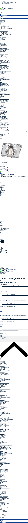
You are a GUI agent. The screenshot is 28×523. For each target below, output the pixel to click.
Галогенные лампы (2, 20)
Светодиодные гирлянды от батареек (4, 120)
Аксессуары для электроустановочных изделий (5, 448)
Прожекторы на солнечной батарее (4, 57)
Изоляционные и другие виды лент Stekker (5, 488)
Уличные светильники (2, 393)
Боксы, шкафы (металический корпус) (4, 99)
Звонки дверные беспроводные (3, 108)
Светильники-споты (2, 377)
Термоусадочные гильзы (3, 87)
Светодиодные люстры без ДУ (3, 74)
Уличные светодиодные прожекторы (4, 54)
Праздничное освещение (3, 116)
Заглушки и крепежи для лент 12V (4, 420)
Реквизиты (4, 1)
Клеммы (1, 82)
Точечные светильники (2, 27)
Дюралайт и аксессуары (3, 69)
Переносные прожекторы (3, 56)
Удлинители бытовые (2, 109)
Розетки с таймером (2, 77)
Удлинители (1, 482)
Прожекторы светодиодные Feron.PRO (4, 124)
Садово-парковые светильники (3, 45)
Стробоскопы (1, 500)
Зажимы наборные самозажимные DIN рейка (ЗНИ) (6, 86)
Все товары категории (2, 366)
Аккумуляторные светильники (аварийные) (5, 41)
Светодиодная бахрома (3, 117)
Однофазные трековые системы (4, 31)
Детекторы (1, 487)
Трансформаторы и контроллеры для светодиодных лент (6, 419)
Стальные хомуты (2, 477)
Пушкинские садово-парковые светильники (5, 46)
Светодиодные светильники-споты (4, 33)
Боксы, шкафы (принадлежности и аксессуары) (5, 98)
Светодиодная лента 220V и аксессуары (4, 427)
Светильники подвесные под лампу (4, 373)
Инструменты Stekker (2, 113)
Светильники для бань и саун (3, 384)
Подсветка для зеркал (2, 39)
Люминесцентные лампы (3, 23)
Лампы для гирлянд (2, 21)
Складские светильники (3, 37)
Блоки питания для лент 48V (3, 67)
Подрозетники (1, 92)
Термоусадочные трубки (3, 88)
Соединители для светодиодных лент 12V (5, 62)
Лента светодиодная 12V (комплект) (4, 61)
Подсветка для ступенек (3, 387)
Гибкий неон (1, 59)
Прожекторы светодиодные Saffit (4, 126)
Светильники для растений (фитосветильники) (5, 34)
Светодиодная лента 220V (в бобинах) (4, 68)
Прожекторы (1, 55)
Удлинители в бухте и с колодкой (4, 111)
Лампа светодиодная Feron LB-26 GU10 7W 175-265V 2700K (7, 321)
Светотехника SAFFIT (2, 125)
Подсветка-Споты (2, 40)
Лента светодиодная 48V (3, 426)
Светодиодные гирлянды (3, 493)
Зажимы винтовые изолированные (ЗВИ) (4, 85)
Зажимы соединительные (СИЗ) (3, 83)
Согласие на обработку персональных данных (8, 512)
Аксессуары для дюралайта (3, 70)
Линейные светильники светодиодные (4, 35)
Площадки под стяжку (2, 105)
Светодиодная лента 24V (3, 64)
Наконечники (1, 451)
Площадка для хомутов (2, 104)
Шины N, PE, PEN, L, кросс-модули (4, 455)
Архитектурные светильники (3, 48)
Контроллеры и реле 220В (3, 78)
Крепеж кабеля (2, 475)
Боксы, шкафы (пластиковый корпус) (4, 469)
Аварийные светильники (3, 391)
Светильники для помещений (3, 25)
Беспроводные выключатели (3, 76)
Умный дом (1, 75)
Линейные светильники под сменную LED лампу (5, 382)
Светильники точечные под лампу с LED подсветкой (6, 28)
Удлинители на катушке (3, 485)
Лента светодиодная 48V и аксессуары (4, 66)
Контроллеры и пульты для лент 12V (4, 63)
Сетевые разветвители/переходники (4, 101)
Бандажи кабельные (2, 479)
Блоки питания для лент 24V (3, 65)
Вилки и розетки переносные (3, 80)
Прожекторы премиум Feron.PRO (4, 412)
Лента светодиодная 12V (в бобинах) (4, 418)
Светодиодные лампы (2, 19)
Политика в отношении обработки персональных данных (9, 2)
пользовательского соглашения (22, 341)
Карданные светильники (3, 44)
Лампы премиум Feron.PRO (3, 24)
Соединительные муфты (3, 93)
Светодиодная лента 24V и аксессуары (4, 421)
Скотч (1, 95)
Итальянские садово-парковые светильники (5, 47)
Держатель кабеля (2, 106)
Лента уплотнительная (2, 96)
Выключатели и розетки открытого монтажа (5, 447)
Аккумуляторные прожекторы (3, 411)
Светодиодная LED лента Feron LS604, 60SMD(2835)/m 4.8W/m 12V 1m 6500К (9, 330)
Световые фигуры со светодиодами (4, 122)
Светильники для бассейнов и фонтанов (4, 53)
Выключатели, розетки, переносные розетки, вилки (6, 445)
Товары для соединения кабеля (3, 81)
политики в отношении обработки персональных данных (12, 341)
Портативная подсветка (3, 388)
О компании (3, 4)
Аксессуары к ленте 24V (3, 424)
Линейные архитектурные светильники (4, 49)
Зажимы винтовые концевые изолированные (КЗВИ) (6, 453)
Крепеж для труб (2, 480)
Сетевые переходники (2, 474)
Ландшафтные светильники (3, 50)
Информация (3, 0)
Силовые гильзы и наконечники (3, 89)
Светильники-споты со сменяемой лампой (5, 379)
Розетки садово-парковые (3, 115)
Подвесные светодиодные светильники (4, 29)
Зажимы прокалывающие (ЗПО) (3, 452)
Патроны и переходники (3, 107)
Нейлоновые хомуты (2, 103)
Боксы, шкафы (2, 97)
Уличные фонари (2, 406)
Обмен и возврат (5, 511)
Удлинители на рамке (2, 110)
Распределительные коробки (3, 91)
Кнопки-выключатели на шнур (3, 112)
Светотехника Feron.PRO (3, 123)
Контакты (3, 516)
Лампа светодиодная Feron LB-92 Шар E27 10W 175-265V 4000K (7, 306)
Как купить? (3, 6)
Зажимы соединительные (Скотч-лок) (4, 84)
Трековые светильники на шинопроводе (4, 30)
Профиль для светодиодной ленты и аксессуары (5, 71)
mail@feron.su (3, 338)
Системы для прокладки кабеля (3, 90)
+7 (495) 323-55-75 (4, 337)
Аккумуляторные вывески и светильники (4, 42)
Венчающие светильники (3, 51)
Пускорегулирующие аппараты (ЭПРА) (4, 481)
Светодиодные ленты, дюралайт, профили (5, 58)
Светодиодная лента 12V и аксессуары (4, 60)
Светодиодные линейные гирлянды (4, 118)
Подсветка (1, 38)
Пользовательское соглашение (6, 3)
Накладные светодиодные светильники (4, 26)
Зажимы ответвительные (3, 457)
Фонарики (1, 128)
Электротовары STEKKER (3, 127)
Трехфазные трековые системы (3, 32)
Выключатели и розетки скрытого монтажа (5, 79)
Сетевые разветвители (2, 102)
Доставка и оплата (4, 5)
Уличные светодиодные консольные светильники (5, 52)
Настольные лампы (2, 22)
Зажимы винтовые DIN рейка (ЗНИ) (4, 454)
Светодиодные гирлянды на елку (4, 119)
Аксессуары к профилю (3, 72)
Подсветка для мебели (2, 386)
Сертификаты (4, 513)
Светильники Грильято (2, 43)
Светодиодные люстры (2, 73)
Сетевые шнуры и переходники (3, 486)
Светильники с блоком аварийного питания (5, 392)
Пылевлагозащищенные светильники (4, 36)
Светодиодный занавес (2, 495)
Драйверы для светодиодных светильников (5, 94)
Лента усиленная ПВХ (2, 114)
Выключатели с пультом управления (4, 100)
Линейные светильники (2, 380)
